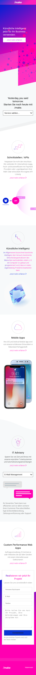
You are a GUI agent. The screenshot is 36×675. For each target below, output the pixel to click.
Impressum (29, 667)
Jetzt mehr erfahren (14, 40)
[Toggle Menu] (18, 2)
